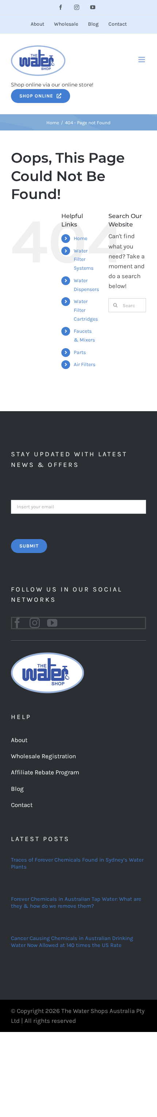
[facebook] (17, 623)
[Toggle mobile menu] (142, 59)
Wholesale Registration (43, 756)
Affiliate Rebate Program (45, 772)
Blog (17, 788)
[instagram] (35, 623)
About (19, 740)
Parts (80, 352)
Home (80, 238)
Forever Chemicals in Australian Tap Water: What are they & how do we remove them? (76, 903)
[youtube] (52, 623)
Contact (21, 804)
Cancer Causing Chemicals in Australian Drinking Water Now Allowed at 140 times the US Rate (72, 942)
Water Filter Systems (83, 260)
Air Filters (84, 364)
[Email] (78, 506)
